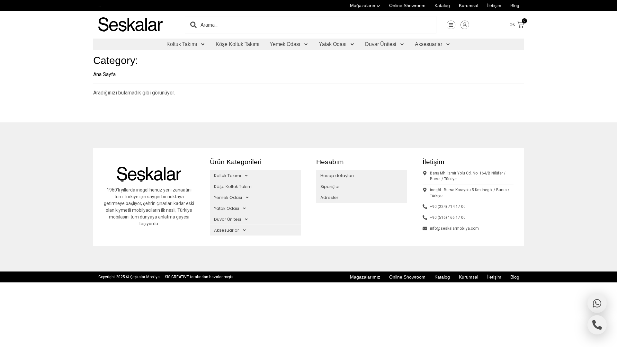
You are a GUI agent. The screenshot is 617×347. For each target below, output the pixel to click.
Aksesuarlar (428, 44)
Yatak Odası (332, 44)
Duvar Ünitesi (380, 44)
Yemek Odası (285, 44)
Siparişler (330, 186)
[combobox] (318, 24)
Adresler (329, 197)
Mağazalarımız (365, 5)
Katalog (442, 5)
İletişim (494, 5)
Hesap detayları (337, 176)
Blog (514, 5)
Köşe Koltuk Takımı (237, 44)
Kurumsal (468, 5)
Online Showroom (407, 5)
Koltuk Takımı (181, 44)
